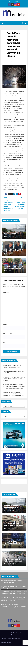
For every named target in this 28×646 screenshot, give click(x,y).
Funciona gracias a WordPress (9, 632)
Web (4, 342)
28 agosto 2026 (9, 510)
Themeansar (14, 634)
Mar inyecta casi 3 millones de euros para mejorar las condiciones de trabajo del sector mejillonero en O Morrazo (14, 386)
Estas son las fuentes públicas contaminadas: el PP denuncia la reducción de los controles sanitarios (13, 394)
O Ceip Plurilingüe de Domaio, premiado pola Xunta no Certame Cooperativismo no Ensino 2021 (8, 204)
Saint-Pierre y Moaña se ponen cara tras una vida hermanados (14, 251)
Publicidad (3, 638)
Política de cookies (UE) (6, 642)
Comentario (6, 292)
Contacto (9, 638)
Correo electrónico (8, 333)
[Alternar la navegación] (25, 23)
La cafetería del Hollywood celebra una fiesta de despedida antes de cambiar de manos (14, 378)
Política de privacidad (17, 638)
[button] (22, 23)
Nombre (5, 324)
